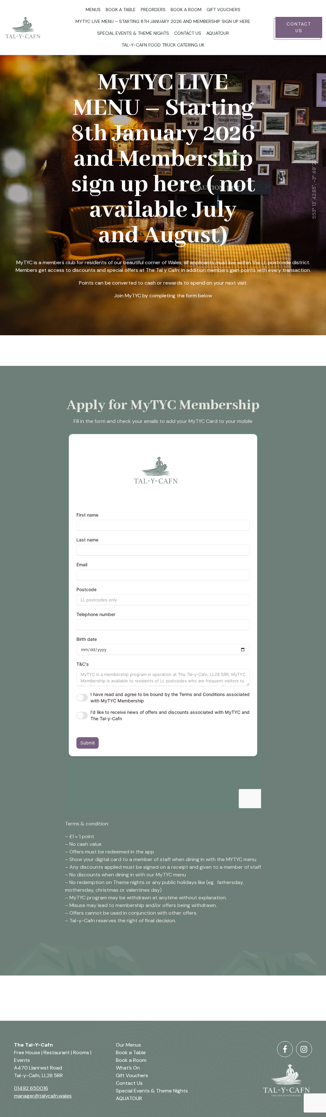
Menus (93, 9)
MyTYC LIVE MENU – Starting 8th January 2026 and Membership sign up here (162, 21)
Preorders (153, 9)
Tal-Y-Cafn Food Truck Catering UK (163, 45)
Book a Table (121, 9)
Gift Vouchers (223, 9)
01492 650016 (31, 1088)
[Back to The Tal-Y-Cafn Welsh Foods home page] (27, 27)
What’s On (128, 1067)
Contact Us (187, 33)
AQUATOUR (217, 33)
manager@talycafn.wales (43, 1095)
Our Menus (128, 1044)
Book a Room (186, 9)
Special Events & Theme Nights (133, 33)
